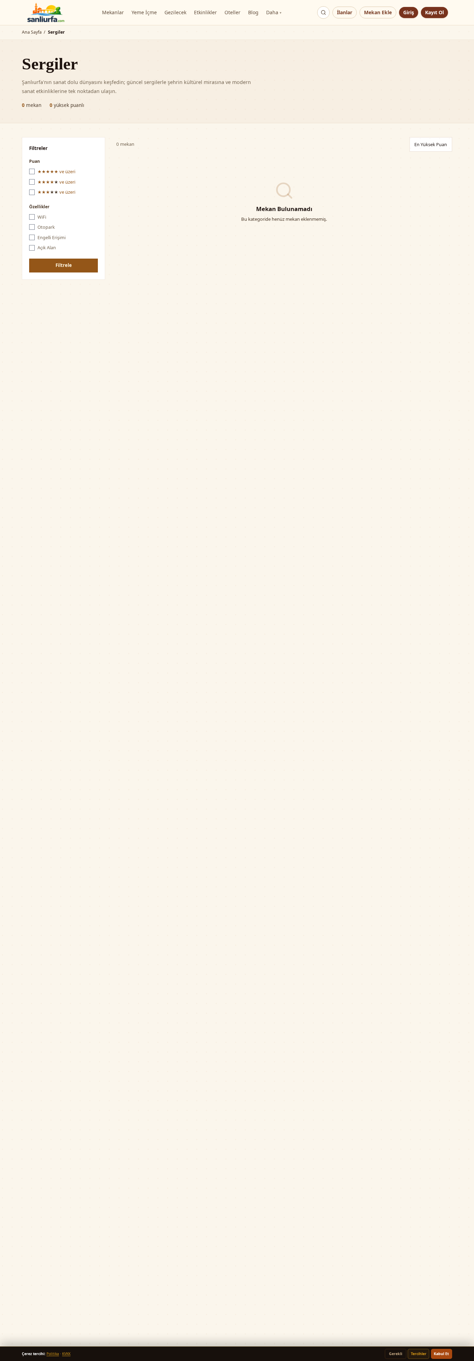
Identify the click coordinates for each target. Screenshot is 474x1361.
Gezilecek (175, 12)
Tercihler (418, 1353)
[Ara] (323, 12)
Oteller (232, 12)
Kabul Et (441, 1353)
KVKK (66, 1353)
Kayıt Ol (434, 12)
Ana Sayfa (32, 32)
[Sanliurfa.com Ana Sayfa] (46, 12)
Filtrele (64, 265)
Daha (273, 12)
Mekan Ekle (378, 12)
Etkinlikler (205, 12)
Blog (253, 12)
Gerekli (395, 1353)
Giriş (408, 12)
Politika (52, 1353)
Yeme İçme (144, 12)
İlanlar (344, 12)
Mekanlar (113, 12)
